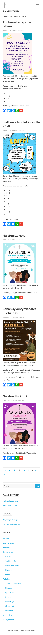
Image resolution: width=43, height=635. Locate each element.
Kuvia (7, 574)
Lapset (8, 597)
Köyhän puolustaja (10, 520)
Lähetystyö (9, 601)
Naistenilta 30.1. (14, 235)
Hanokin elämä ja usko (12, 524)
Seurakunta (8, 552)
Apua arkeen (10, 592)
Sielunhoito (9, 610)
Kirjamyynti (9, 606)
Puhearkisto (8, 615)
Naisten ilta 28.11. (15, 396)
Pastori (8, 556)
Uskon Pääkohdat (12, 565)
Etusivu (6, 538)
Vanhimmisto (10, 561)
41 (36, 470)
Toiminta (6, 579)
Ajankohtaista (18, 30)
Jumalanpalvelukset (13, 583)
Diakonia (8, 588)
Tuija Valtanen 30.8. (11, 501)
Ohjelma (6, 547)
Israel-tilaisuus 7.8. (10, 505)
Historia (8, 570)
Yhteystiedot (8, 619)
